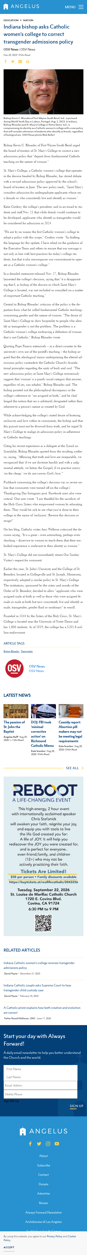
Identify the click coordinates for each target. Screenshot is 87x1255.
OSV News (11, 49)
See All (72, 768)
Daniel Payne (11, 973)
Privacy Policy (54, 1236)
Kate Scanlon (38, 751)
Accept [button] (9, 1247)
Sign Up (76, 1106)
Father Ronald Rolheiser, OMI (19, 1018)
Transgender (27, 651)
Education (11, 20)
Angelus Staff (11, 736)
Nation (28, 20)
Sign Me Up (11, 1101)
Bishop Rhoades (11, 651)
